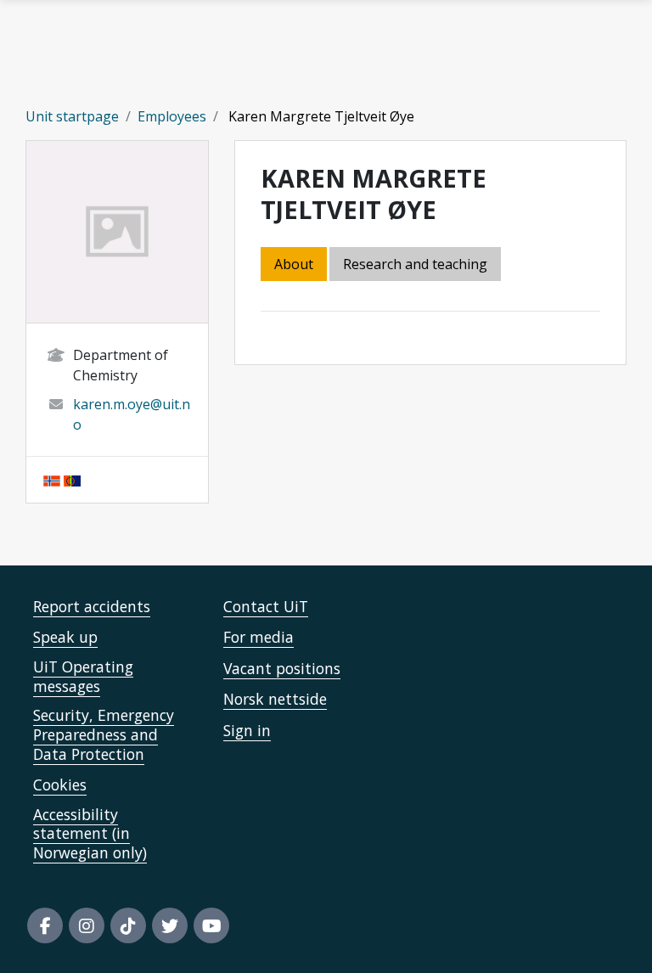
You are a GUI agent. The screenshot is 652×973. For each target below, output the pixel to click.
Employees (172, 116)
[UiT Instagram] (86, 925)
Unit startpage (72, 116)
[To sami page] (72, 479)
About (293, 264)
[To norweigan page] (51, 479)
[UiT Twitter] (170, 925)
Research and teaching (415, 264)
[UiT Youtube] (211, 925)
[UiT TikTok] (128, 925)
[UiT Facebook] (45, 925)
